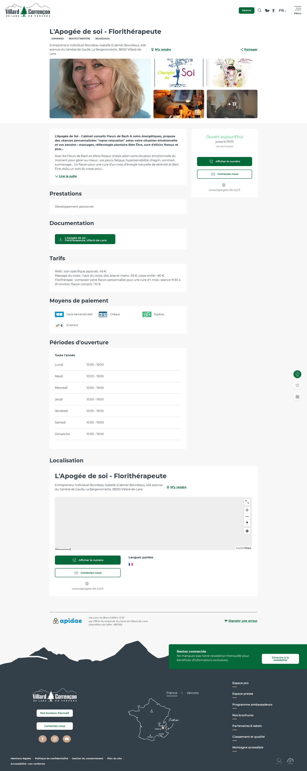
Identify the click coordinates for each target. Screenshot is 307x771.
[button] (259, 10)
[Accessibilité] (273, 10)
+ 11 (232, 104)
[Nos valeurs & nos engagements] (267, 12)
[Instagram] (54, 739)
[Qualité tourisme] (279, 760)
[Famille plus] (290, 760)
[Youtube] (66, 739)
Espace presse (242, 693)
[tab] (172, 693)
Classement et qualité (248, 736)
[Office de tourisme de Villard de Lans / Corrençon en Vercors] (28, 10)
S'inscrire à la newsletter (280, 659)
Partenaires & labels (247, 726)
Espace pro (240, 683)
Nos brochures (243, 715)
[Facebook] (42, 739)
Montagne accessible (247, 747)
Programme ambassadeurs (252, 704)
